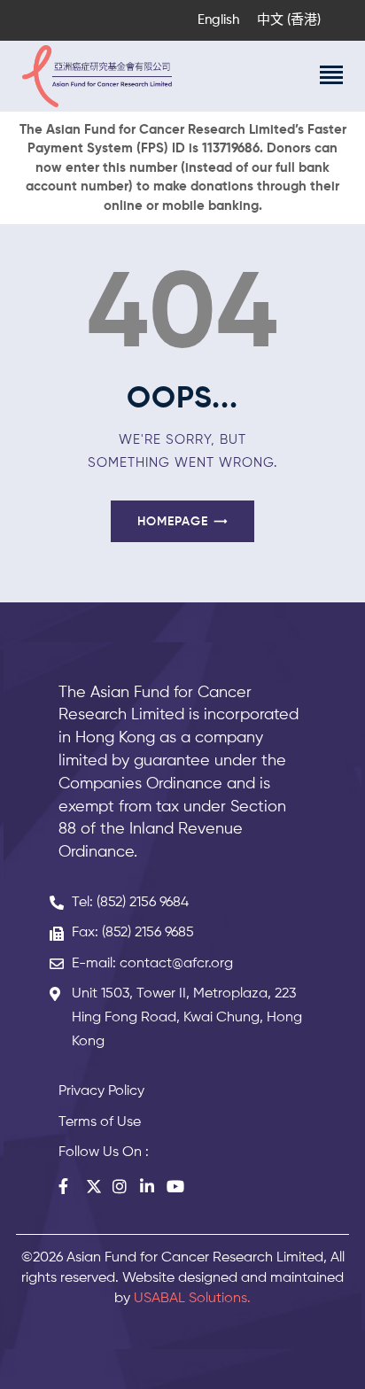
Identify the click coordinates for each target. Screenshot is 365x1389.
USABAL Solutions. (192, 1299)
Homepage (172, 522)
